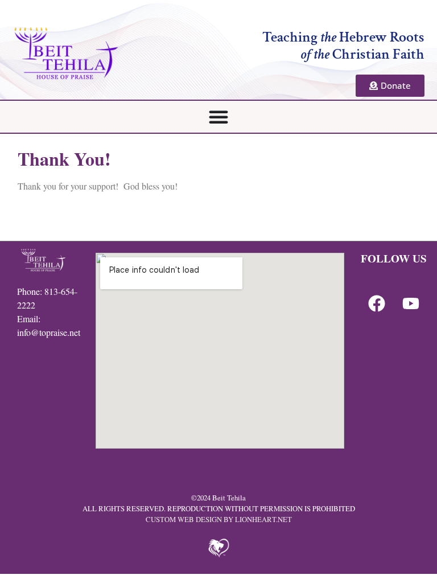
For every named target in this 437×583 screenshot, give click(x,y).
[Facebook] (377, 303)
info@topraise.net (48, 332)
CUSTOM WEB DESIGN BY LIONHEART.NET (219, 519)
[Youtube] (411, 303)
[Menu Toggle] (218, 116)
